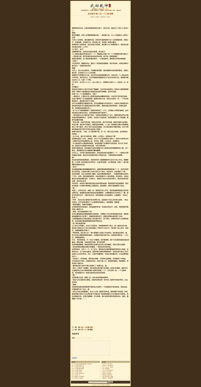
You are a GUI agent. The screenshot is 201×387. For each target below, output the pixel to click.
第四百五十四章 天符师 (107, 375)
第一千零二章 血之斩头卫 (108, 370)
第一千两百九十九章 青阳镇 (78, 376)
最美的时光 (96, 10)
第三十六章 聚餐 (106, 368)
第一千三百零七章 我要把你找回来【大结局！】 (82, 364)
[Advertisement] (100, 21)
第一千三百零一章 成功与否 (78, 373)
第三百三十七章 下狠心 (107, 364)
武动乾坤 (97, 17)
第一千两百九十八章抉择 (77, 378)
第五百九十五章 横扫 (107, 373)
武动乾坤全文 (95, 9)
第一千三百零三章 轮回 (77, 370)
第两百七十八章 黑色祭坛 (108, 378)
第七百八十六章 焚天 (107, 371)
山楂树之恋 (118, 10)
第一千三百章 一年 (76, 375)
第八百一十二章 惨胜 (85, 330)
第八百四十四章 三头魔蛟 (108, 376)
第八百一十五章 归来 (85, 327)
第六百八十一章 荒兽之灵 (108, 365)
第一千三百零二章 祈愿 (77, 371)
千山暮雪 (91, 10)
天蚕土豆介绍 (101, 9)
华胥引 (113, 10)
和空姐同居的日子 (85, 10)
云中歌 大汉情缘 (108, 10)
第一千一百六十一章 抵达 (108, 367)
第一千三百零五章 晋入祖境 (78, 367)
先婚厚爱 (102, 10)
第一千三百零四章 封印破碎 (78, 368)
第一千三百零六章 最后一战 (78, 365)
